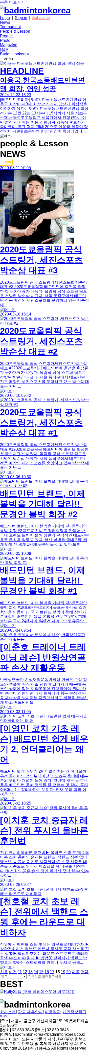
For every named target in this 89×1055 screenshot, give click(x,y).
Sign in (21, 18)
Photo (5, 40)
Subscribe (41, 18)
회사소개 (8, 1012)
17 (52, 972)
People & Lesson (15, 31)
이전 (13, 972)
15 (41, 972)
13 (30, 972)
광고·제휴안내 (30, 1012)
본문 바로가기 (12, 2)
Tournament (10, 27)
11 (20, 972)
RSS (7, 162)
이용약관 (53, 1012)
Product (7, 36)
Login (5, 18)
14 (36, 972)
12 (25, 972)
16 (46, 972)
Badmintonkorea (14, 54)
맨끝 (85, 972)
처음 (4, 972)
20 (68, 972)
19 (63, 972)
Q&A (4, 49)
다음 (76, 972)
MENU (7, 59)
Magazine (8, 45)
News (5, 22)
